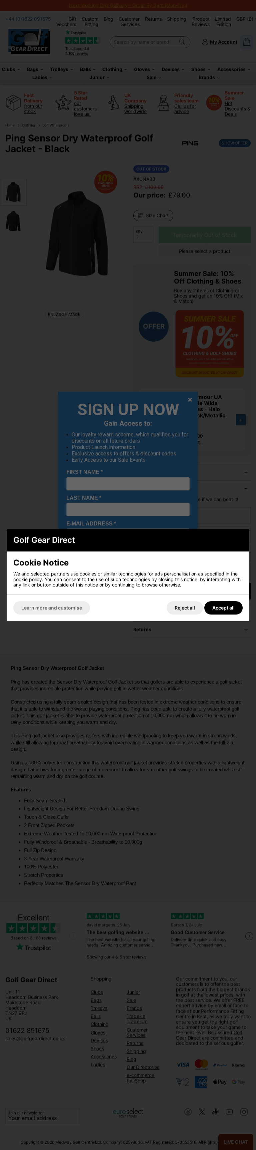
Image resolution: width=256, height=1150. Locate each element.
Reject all (185, 608)
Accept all (223, 608)
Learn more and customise (51, 608)
